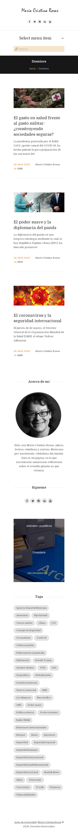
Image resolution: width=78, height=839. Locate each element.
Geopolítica (22, 675)
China (42, 623)
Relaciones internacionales (31, 727)
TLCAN (40, 787)
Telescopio (35, 780)
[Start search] (16, 49)
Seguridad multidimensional (32, 765)
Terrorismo (23, 787)
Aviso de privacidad (25, 822)
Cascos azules (24, 623)
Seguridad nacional (27, 772)
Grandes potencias (26, 683)
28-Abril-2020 (22, 164)
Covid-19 (41, 638)
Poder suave (34, 705)
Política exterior (25, 712)
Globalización (43, 675)
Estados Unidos (25, 668)
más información (38, 573)
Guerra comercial (26, 690)
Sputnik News (51, 772)
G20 (54, 668)
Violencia (55, 787)
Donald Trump (43, 660)
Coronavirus (23, 638)
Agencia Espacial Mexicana (31, 608)
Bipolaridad (40, 615)
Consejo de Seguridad (28, 630)
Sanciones (49, 735)
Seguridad (22, 742)
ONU (18, 705)
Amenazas (22, 615)
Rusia (34, 735)
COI (53, 623)
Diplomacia (22, 660)
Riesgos (20, 735)
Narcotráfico (44, 698)
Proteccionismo (49, 712)
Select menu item (35, 38)
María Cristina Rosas (47, 164)
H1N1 (44, 690)
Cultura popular (25, 645)
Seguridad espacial (44, 742)
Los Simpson (23, 698)
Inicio (32, 68)
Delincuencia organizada (30, 653)
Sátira (19, 780)
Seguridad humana (26, 750)
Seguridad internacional (29, 757)
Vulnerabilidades (25, 795)
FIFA (43, 668)
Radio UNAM (23, 720)
